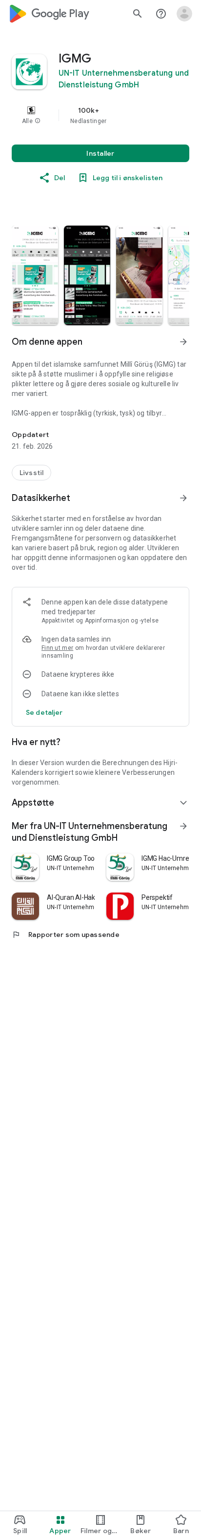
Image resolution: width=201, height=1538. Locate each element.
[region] (100, 115)
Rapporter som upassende (66, 934)
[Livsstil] (31, 472)
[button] (37, 121)
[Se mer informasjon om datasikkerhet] (44, 712)
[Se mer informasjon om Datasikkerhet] (183, 498)
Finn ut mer (57, 647)
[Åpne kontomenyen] (184, 13)
